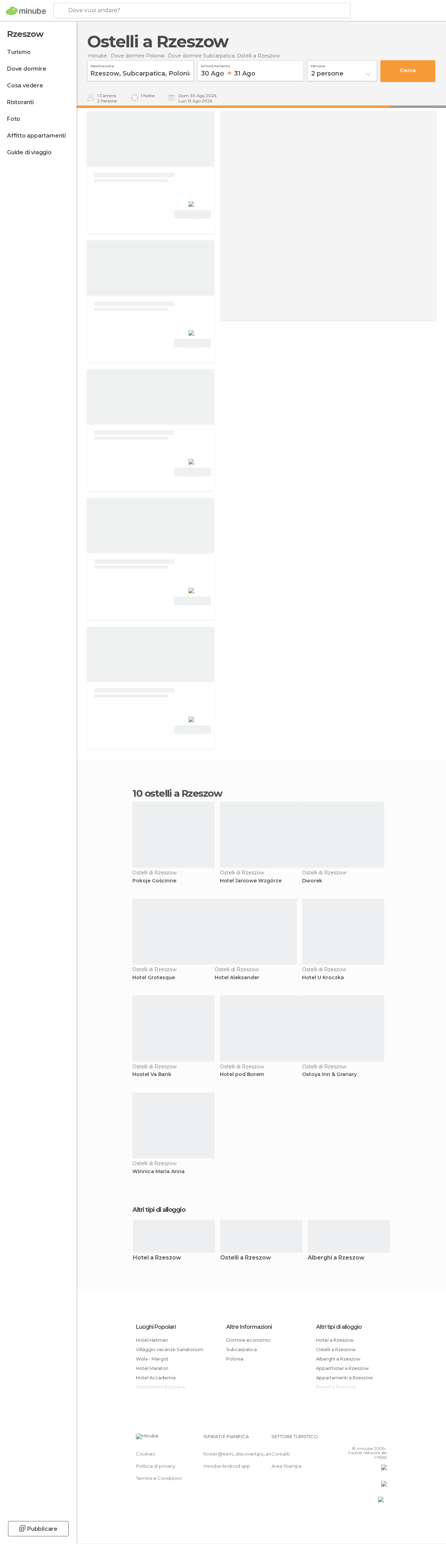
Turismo (19, 52)
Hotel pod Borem (242, 1074)
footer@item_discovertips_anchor (242, 1454)
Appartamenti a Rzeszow (344, 1377)
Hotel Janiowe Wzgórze (251, 881)
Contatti (280, 1454)
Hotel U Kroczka (323, 978)
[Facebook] (355, 1438)
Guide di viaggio (29, 152)
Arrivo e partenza (215, 65)
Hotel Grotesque (153, 978)
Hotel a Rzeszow (157, 1258)
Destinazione (102, 65)
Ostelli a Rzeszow (245, 1258)
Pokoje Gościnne (154, 881)
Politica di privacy (155, 1466)
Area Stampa (286, 1466)
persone (318, 65)
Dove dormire (26, 68)
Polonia (234, 1359)
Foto (13, 119)
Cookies (145, 1454)
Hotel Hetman (152, 1340)
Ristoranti (20, 102)
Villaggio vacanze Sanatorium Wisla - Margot (169, 1354)
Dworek (312, 881)
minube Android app (226, 1466)
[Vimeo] (373, 1438)
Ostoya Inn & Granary (329, 1074)
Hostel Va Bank (151, 1074)
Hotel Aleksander (237, 978)
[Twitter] (364, 1438)
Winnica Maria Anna (158, 1172)
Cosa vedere (25, 85)
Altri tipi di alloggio (339, 1327)
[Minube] (26, 11)
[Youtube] (382, 1438)
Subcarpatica (241, 1349)
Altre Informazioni (249, 1327)
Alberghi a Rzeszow (336, 1258)
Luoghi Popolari (156, 1327)
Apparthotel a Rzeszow (342, 1368)
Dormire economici (248, 1340)
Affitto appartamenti (36, 135)
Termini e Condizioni (159, 1478)
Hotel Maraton (152, 1368)
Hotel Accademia (156, 1377)
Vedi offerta (192, 215)
